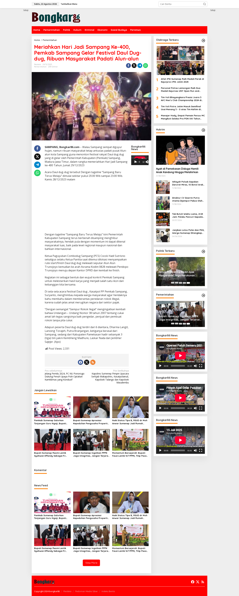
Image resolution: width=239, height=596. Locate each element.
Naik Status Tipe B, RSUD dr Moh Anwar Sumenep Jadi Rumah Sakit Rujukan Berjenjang (129, 422)
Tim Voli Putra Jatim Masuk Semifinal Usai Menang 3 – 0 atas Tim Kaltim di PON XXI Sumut (181, 108)
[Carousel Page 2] (176, 283)
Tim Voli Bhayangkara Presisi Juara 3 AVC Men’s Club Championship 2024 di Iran (181, 99)
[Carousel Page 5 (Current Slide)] (188, 283)
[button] (204, 4)
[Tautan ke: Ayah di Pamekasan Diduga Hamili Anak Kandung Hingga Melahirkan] (180, 150)
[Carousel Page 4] (184, 283)
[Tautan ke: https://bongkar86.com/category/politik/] (203, 251)
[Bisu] (195, 366)
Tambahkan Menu (69, 4)
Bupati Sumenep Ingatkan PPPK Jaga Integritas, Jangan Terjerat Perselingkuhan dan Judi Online (91, 454)
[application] (140, 160)
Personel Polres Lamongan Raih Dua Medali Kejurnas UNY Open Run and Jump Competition (180, 90)
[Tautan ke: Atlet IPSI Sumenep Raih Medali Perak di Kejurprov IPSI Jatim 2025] (180, 60)
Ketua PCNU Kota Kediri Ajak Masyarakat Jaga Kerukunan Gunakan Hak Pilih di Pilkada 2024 (179, 274)
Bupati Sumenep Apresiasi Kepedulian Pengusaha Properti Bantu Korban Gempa (90, 422)
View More (91, 562)
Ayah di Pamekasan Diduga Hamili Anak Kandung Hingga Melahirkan (177, 170)
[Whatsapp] (145, 65)
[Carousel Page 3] (180, 283)
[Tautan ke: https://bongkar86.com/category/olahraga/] (203, 40)
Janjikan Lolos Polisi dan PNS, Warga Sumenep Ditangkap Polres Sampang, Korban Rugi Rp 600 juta (188, 231)
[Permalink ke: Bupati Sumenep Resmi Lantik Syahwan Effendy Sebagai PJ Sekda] (52, 439)
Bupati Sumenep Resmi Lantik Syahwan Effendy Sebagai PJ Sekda (50, 454)
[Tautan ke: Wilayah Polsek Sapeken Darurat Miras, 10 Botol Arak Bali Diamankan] (163, 186)
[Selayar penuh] (148, 161)
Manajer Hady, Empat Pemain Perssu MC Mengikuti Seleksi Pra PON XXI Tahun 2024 (183, 117)
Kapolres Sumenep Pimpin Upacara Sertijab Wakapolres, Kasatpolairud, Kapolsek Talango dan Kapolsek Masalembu (110, 376)
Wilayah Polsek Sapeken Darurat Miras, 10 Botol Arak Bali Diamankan (187, 183)
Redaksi (67, 591)
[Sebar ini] (128, 65)
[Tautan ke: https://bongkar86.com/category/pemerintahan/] (203, 295)
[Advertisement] (19, 68)
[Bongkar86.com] (56, 16)
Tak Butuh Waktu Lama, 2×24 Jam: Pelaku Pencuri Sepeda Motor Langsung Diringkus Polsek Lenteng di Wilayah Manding (187, 215)
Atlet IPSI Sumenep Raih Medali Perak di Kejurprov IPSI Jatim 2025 (182, 80)
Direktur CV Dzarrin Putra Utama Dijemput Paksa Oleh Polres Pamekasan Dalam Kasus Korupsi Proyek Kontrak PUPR (188, 199)
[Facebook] (80, 362)
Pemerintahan (40, 67)
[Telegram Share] (139, 65)
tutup (26, 10)
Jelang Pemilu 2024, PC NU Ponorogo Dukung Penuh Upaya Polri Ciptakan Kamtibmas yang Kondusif (64, 375)
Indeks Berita (108, 591)
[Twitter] (86, 362)
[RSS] (92, 362)
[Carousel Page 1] (172, 283)
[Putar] (135, 161)
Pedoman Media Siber (86, 591)
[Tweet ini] (134, 65)
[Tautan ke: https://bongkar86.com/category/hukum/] (203, 130)
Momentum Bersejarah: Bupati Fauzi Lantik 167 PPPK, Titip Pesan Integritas (130, 454)
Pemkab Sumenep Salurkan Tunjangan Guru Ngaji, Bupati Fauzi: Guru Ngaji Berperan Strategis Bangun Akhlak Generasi (50, 422)
